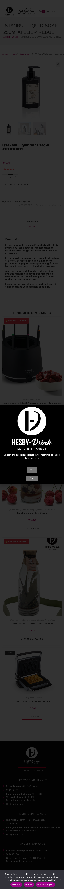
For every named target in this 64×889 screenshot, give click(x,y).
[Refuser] (60, 879)
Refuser (29, 884)
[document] (32, 444)
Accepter (16, 884)
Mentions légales (45, 884)
